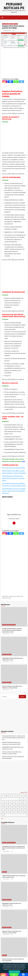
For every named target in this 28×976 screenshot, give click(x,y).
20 (14, 808)
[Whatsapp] (16, 81)
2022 (13, 30)
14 (17, 805)
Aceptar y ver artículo (14, 971)
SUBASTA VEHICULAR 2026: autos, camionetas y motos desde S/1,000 (11, 743)
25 (6, 811)
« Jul (2, 818)
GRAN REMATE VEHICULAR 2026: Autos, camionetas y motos (13, 748)
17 (3, 808)
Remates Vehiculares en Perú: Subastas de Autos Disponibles (13, 757)
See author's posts (14, 518)
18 (6, 808)
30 (25, 811)
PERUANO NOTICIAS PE (14, 6)
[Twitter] (21, 81)
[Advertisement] (14, 64)
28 (17, 811)
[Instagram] (4, 81)
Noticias (11, 23)
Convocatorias (5, 23)
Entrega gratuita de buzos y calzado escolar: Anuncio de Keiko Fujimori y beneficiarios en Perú (12, 630)
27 (14, 811)
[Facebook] (10, 81)
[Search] (25, 17)
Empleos (7, 596)
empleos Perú (20, 596)
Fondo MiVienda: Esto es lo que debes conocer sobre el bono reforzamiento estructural (14, 491)
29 (21, 811)
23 (25, 808)
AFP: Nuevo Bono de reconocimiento (13, 468)
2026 (11, 633)
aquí (23, 461)
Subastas (9, 654)
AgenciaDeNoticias (7, 30)
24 (3, 811)
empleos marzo (12, 596)
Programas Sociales (11, 624)
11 (6, 805)
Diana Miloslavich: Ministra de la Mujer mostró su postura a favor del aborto (13, 478)
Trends (15, 23)
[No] (26, 969)
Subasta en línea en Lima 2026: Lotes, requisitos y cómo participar (11, 752)
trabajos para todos (6, 598)
